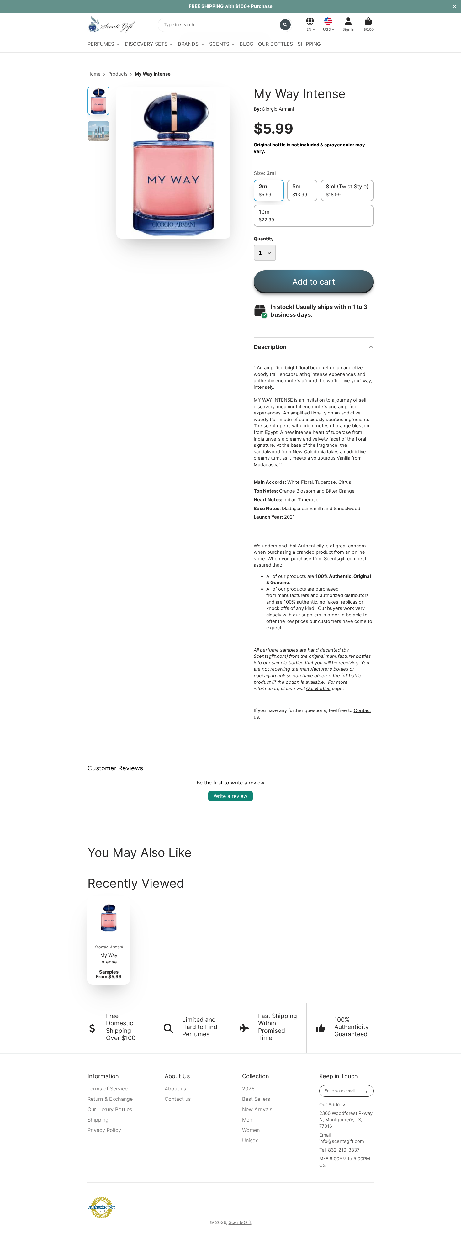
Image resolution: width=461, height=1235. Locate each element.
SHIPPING (309, 44)
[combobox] (225, 25)
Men (247, 1119)
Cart (368, 24)
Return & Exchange (110, 1099)
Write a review (230, 796)
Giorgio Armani (278, 109)
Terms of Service (107, 1088)
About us (175, 1088)
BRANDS (188, 44)
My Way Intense (108, 940)
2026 (248, 1088)
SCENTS (219, 44)
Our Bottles (318, 688)
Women (251, 1130)
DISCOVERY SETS (146, 44)
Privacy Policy (104, 1130)
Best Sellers (256, 1099)
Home (94, 74)
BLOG (246, 44)
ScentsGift (240, 1222)
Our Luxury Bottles (109, 1109)
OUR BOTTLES (275, 44)
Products (118, 74)
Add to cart (313, 282)
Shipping (98, 1119)
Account (348, 24)
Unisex (250, 1140)
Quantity (264, 239)
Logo (111, 25)
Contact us (178, 1099)
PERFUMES (100, 44)
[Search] (285, 24)
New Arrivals (257, 1109)
